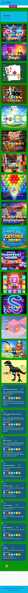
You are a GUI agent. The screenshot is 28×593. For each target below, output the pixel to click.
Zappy (7, 28)
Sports (4, 87)
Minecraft (11, 211)
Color (21, 160)
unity (11, 420)
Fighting (15, 138)
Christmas (5, 323)
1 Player (12, 69)
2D (14, 69)
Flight (8, 429)
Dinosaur (4, 367)
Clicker (9, 114)
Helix (10, 496)
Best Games (12, 113)
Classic (14, 30)
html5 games (14, 279)
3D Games (10, 147)
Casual (21, 113)
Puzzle (20, 211)
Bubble (21, 180)
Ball (11, 550)
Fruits (10, 183)
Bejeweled (16, 442)
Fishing (4, 235)
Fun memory (9, 110)
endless (19, 234)
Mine (6, 257)
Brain (12, 30)
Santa (4, 420)
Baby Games (5, 113)
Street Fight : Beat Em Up (13, 135)
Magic (4, 324)
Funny (4, 211)
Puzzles (4, 26)
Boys (7, 138)
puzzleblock (5, 212)
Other (4, 228)
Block (22, 391)
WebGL (19, 444)
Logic (18, 30)
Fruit (7, 183)
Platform (21, 378)
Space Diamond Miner (12, 254)
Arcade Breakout (10, 527)
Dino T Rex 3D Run (11, 364)
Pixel (17, 211)
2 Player (15, 91)
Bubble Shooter (18, 192)
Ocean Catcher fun (11, 231)
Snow (15, 324)
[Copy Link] (17, 35)
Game (19, 138)
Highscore (13, 183)
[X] (7, 35)
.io (11, 278)
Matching (7, 211)
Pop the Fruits (10, 178)
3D (10, 366)
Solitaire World (10, 67)
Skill (14, 70)
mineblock (22, 392)
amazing (4, 234)
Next (24, 566)
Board (18, 91)
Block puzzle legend (11, 465)
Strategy (7, 92)
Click (7, 114)
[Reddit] (9, 35)
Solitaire (16, 70)
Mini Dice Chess (10, 89)
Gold (14, 347)
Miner (9, 257)
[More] (19, 35)
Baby (22, 112)
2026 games (16, 112)
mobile (20, 30)
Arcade (4, 132)
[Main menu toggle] (25, 2)
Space (17, 257)
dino (24, 366)
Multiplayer (5, 139)
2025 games (20, 233)
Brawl (9, 138)
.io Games (12, 233)
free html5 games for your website (13, 193)
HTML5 (10, 279)
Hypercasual (17, 183)
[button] (19, 6)
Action (14, 147)
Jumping (21, 323)
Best (17, 69)
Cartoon (15, 160)
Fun (6, 70)
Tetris (16, 444)
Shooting (5, 176)
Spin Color (9, 158)
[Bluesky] (14, 35)
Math (18, 279)
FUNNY (8, 3)
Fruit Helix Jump (10, 486)
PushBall (8, 548)
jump (12, 496)
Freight (8, 48)
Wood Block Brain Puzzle (13, 389)
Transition (8, 320)
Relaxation (5, 184)
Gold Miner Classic (11, 345)
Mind (6, 444)
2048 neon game (10, 276)
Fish (22, 234)
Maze (7, 324)
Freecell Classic (10, 505)
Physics (7, 161)
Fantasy (17, 323)
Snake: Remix (9, 299)
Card (21, 69)
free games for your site (13, 392)
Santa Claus (8, 420)
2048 (22, 278)
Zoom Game (13, 6)
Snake (22, 310)
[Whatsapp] (12, 35)
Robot (23, 30)
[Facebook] (4, 35)
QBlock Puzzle (10, 440)
